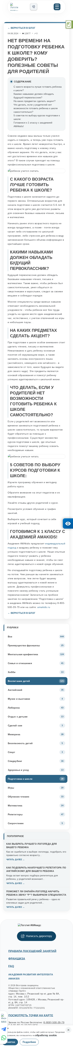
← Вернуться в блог (21, 28)
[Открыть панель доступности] (68, 523)
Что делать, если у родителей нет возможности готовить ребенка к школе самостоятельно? (36, 108)
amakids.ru (43, 607)
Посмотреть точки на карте (30, 1015)
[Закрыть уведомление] (68, 1030)
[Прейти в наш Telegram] (4, 1029)
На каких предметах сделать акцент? (35, 101)
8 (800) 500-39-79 (53, 1022)
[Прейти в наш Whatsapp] (4, 1038)
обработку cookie (46, 1035)
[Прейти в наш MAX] (4, 1019)
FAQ (11, 966)
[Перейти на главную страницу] (18, 7)
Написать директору (39, 936)
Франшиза (16, 958)
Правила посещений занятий (32, 951)
